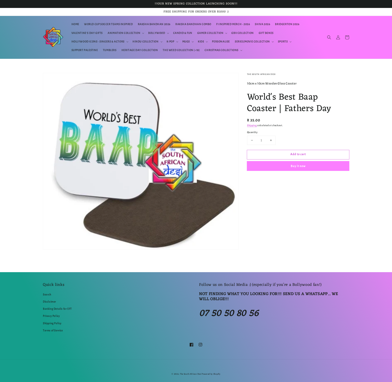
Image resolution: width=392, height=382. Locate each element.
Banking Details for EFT (57, 309)
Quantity (252, 132)
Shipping (252, 125)
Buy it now (298, 166)
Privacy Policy (51, 316)
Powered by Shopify (211, 374)
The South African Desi (190, 374)
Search (47, 294)
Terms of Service (53, 330)
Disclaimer (49, 301)
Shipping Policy (52, 323)
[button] (125, 33)
